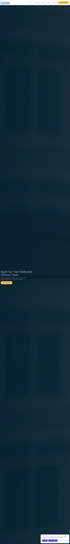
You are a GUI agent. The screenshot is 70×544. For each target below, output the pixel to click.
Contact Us (54, 2)
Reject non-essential (52, 540)
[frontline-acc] (5, 2)
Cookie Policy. (59, 537)
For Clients (30, 2)
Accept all (45, 540)
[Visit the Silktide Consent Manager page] (66, 540)
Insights (48, 2)
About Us (43, 2)
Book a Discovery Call (63, 2)
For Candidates (37, 2)
